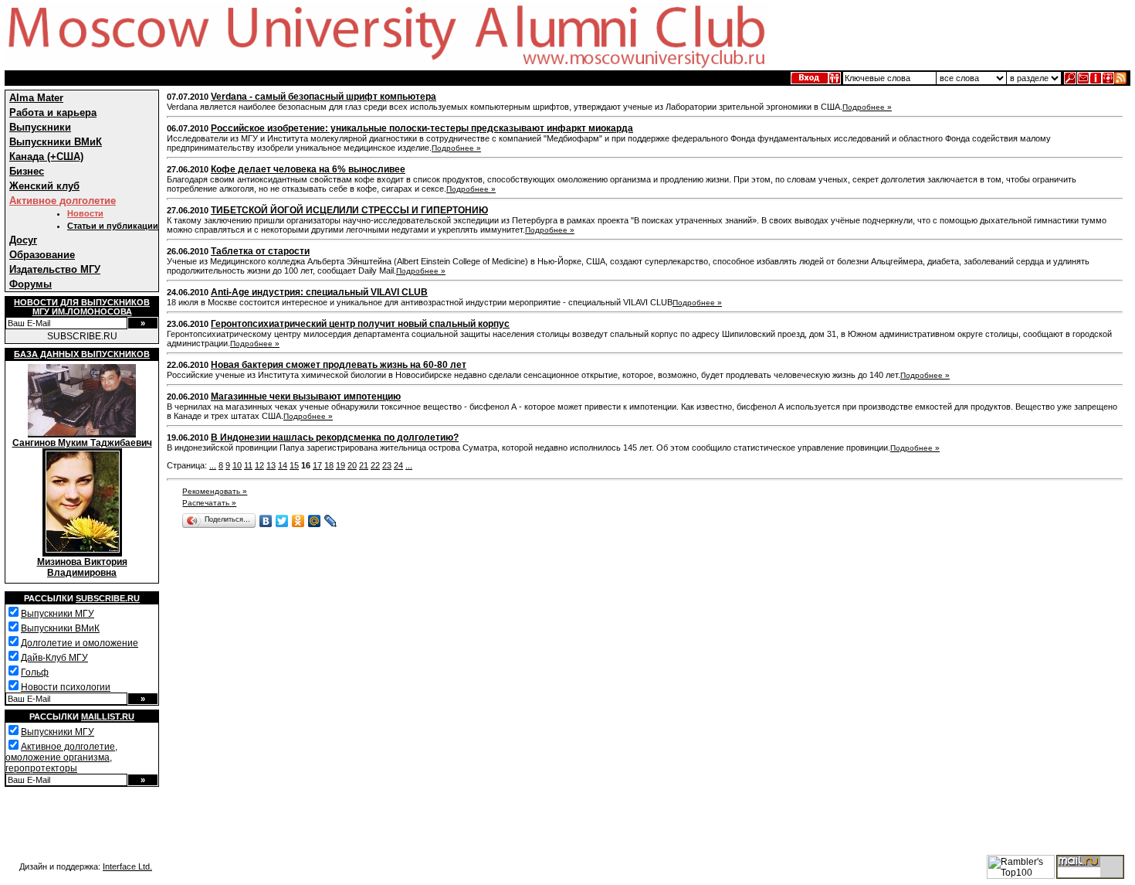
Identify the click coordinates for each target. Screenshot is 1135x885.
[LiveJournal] (331, 521)
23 (386, 465)
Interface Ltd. (127, 866)
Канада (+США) (46, 156)
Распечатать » (209, 503)
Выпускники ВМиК (55, 142)
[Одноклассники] (298, 521)
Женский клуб (44, 186)
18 (329, 465)
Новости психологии (65, 687)
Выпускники (40, 127)
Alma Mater (36, 98)
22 (375, 465)
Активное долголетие (62, 200)
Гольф (35, 672)
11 (248, 465)
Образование (42, 254)
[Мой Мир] (315, 521)
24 (398, 465)
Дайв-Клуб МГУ (54, 657)
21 (363, 465)
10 (237, 465)
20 (352, 465)
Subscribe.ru (108, 598)
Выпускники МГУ (57, 613)
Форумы (30, 284)
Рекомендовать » (214, 491)
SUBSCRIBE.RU (82, 336)
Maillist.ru (107, 716)
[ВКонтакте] (266, 521)
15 (294, 465)
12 (259, 465)
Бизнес (26, 171)
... (212, 465)
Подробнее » (867, 107)
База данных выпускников (82, 354)
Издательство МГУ (54, 269)
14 (282, 465)
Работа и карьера (53, 112)
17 (317, 465)
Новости (85, 213)
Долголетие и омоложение (79, 643)
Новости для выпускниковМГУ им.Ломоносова (82, 307)
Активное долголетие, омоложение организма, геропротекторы (61, 757)
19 (340, 465)
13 (271, 465)
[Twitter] (282, 521)
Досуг (23, 240)
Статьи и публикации (112, 225)
